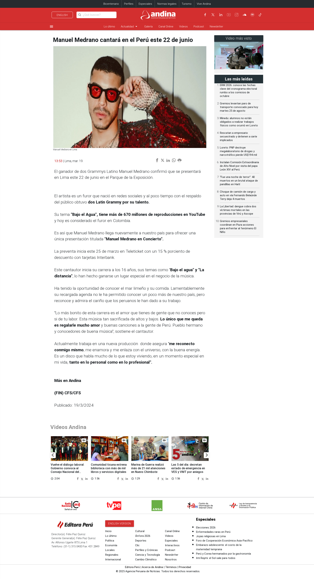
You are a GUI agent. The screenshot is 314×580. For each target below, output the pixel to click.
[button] (52, 455)
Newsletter (216, 26)
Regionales (111, 554)
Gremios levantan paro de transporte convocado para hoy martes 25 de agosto (239, 107)
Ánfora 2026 (142, 536)
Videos (183, 26)
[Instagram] (236, 14)
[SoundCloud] (244, 14)
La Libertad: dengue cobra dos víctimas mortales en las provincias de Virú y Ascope (238, 210)
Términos (171, 567)
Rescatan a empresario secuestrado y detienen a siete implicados (238, 136)
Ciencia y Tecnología (147, 554)
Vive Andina (204, 3)
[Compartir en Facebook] (78, 478)
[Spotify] (252, 14)
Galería (148, 26)
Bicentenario (111, 3)
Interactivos (172, 545)
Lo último (109, 26)
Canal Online (165, 26)
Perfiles (128, 3)
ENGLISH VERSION (119, 523)
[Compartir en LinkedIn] (86, 478)
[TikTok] (260, 14)
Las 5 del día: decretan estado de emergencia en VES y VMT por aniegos (188, 468)
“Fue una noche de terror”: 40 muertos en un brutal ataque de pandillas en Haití (239, 180)
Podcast (199, 26)
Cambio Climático (146, 559)
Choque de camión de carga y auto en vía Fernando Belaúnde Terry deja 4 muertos (238, 195)
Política (109, 540)
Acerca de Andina (152, 567)
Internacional (113, 559)
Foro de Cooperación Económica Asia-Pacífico (224, 540)
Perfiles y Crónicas (146, 550)
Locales (110, 550)
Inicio (108, 531)
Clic (137, 545)
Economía (111, 545)
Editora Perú (132, 567)
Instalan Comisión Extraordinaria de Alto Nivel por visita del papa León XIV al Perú (239, 166)
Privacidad (185, 567)
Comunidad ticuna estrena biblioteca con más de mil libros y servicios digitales (109, 468)
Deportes (140, 540)
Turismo (187, 3)
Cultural (139, 531)
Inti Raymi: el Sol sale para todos (215, 558)
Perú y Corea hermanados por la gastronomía (223, 553)
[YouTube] (228, 14)
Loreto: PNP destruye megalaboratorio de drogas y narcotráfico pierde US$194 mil (238, 151)
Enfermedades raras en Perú (213, 532)
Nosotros (171, 559)
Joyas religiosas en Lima (211, 536)
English (62, 15)
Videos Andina (68, 427)
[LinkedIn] (220, 14)
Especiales (145, 3)
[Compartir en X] (82, 478)
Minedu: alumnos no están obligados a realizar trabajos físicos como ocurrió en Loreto (239, 122)
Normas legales (166, 3)
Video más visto (239, 38)
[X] (213, 14)
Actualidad (129, 26)
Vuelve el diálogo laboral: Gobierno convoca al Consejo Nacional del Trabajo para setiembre (67, 470)
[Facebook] (205, 14)
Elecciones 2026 (206, 527)
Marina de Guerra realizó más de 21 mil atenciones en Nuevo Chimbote (148, 468)
